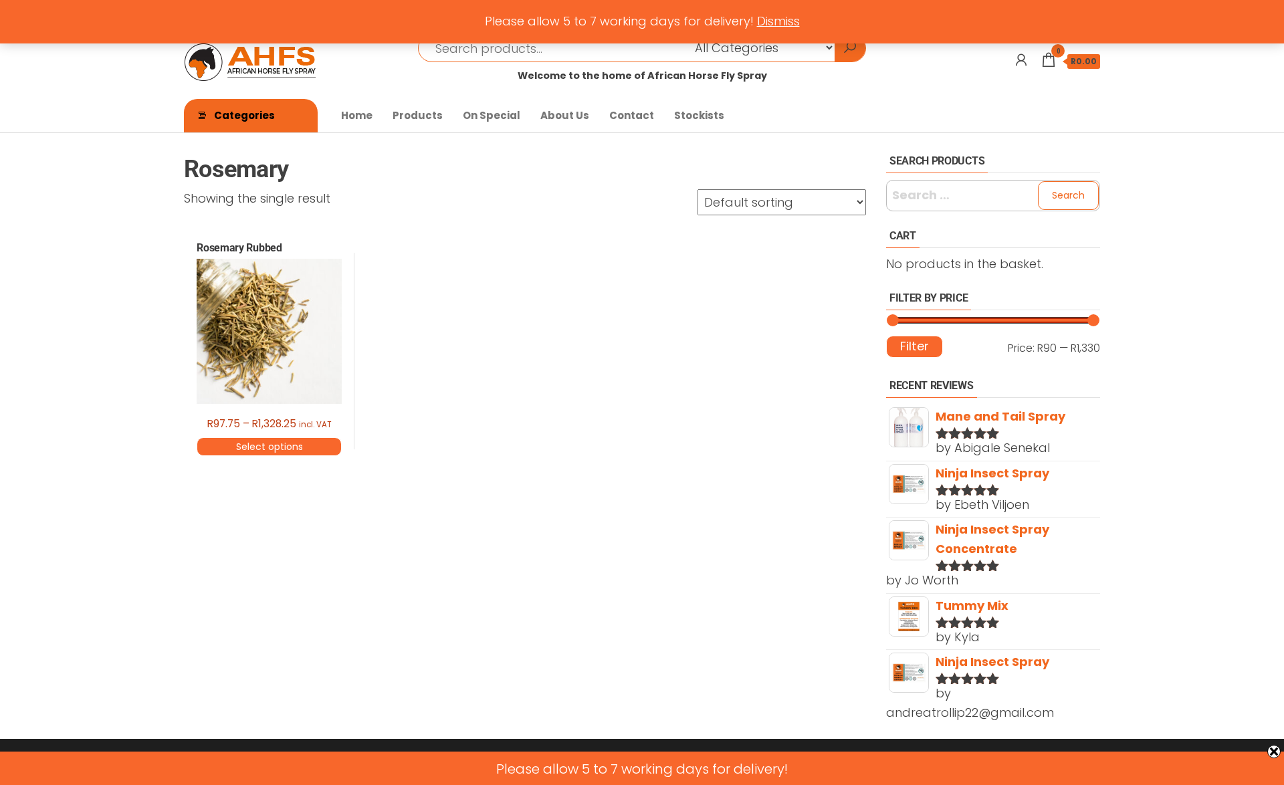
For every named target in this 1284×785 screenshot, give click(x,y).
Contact (631, 115)
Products (418, 115)
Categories (244, 115)
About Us (564, 115)
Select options (269, 446)
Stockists (699, 115)
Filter (914, 346)
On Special (491, 115)
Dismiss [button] (778, 21)
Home (356, 115)
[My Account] (1021, 60)
